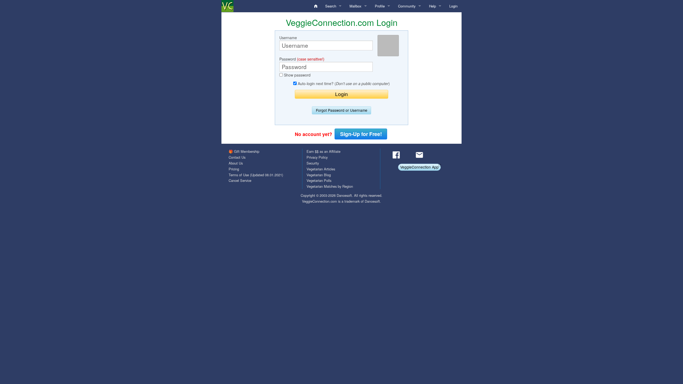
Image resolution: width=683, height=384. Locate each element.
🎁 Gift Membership (244, 151)
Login (453, 6)
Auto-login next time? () (343, 83)
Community (407, 6)
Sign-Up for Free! (361, 134)
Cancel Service (240, 180)
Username (288, 37)
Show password (297, 75)
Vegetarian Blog (319, 174)
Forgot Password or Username (341, 110)
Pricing (234, 168)
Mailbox (356, 6)
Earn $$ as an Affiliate (323, 151)
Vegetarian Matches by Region (330, 186)
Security (313, 163)
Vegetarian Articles (321, 168)
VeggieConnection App (419, 167)
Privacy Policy (317, 157)
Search (330, 6)
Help (432, 6)
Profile (380, 6)
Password (301, 59)
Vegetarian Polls (319, 180)
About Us (236, 163)
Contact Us (237, 157)
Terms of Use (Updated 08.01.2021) (256, 174)
